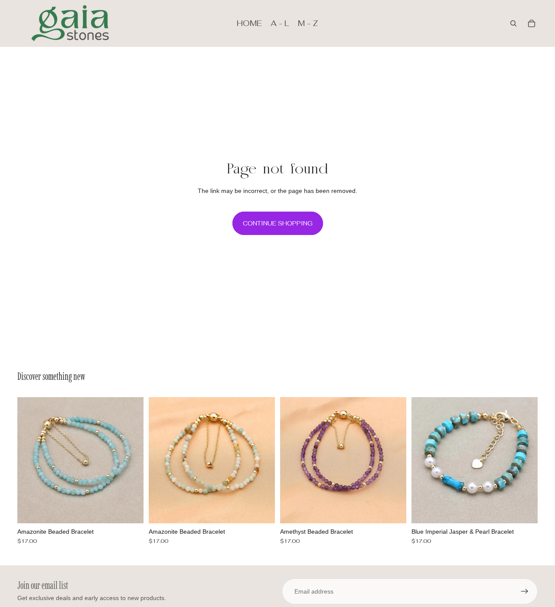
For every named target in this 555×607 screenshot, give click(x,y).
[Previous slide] (30, 460)
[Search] (513, 23)
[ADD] (130, 510)
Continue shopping (278, 223)
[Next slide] (131, 460)
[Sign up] (525, 591)
